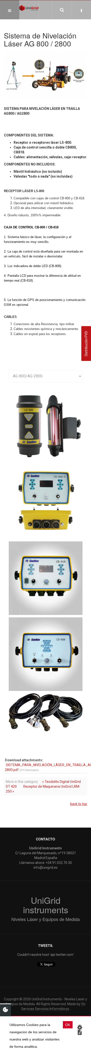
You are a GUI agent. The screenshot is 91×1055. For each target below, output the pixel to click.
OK (67, 1025)
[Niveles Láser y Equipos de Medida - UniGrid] (29, 8)
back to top (78, 804)
